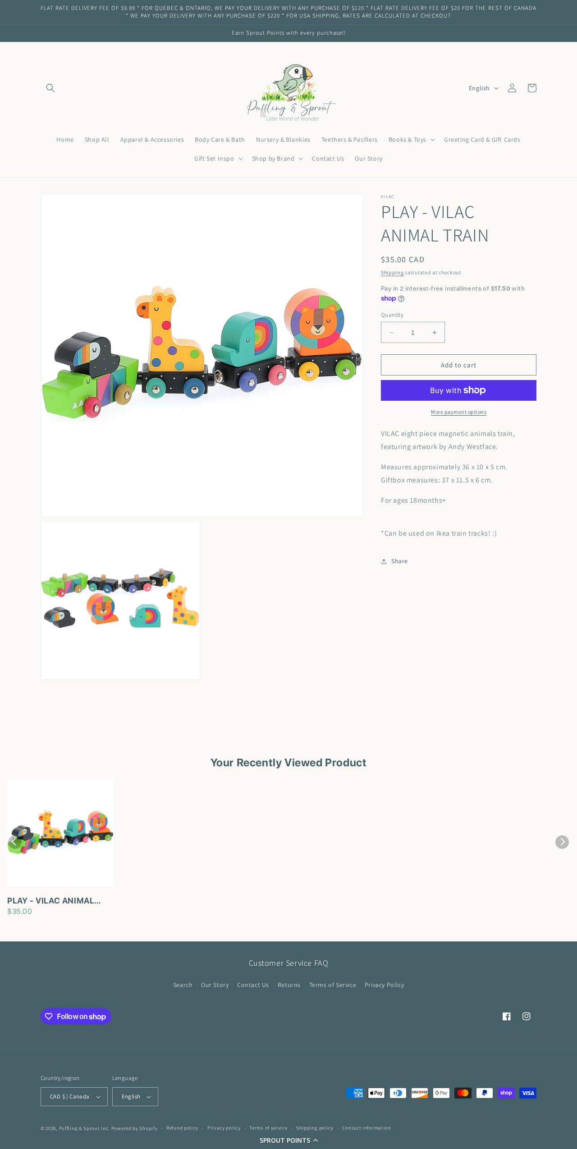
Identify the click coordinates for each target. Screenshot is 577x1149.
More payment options (458, 411)
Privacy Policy (384, 985)
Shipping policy (315, 1128)
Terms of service (268, 1128)
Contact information (366, 1128)
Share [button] (399, 561)
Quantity (392, 315)
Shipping (392, 272)
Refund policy (182, 1128)
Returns (289, 985)
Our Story (215, 985)
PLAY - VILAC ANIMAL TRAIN (50, 901)
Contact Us (253, 985)
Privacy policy (224, 1128)
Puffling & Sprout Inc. (84, 1128)
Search (183, 985)
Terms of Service (333, 985)
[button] (288, 1140)
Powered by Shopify (134, 1128)
